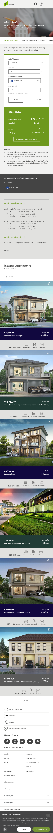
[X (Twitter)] (23, 741)
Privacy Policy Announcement (11, 825)
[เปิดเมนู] (47, 4)
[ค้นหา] (35, 4)
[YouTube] (31, 741)
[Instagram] (15, 741)
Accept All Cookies (41, 829)
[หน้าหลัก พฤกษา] (9, 4)
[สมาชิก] (41, 4)
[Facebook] (8, 741)
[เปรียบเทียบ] (48, 283)
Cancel (24, 829)
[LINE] (38, 741)
